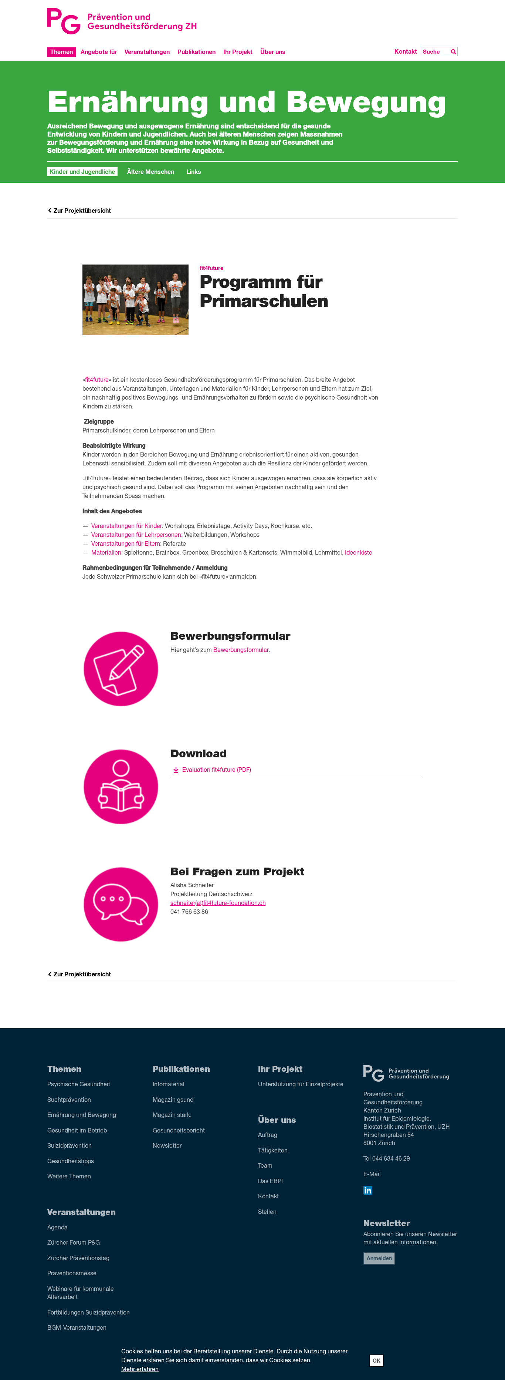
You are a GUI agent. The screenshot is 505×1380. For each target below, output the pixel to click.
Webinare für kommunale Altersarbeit (80, 1293)
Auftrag (267, 1135)
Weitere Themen (69, 1177)
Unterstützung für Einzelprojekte (300, 1085)
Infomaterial (168, 1085)
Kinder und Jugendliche (82, 172)
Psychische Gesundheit (78, 1085)
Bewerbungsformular (240, 650)
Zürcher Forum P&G (73, 1243)
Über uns (272, 52)
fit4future (97, 380)
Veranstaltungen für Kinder (126, 526)
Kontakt (405, 52)
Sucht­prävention (69, 1100)
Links (193, 172)
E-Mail (372, 1175)
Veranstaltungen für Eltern (125, 544)
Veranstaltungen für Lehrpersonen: (137, 535)
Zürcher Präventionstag (78, 1259)
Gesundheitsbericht (179, 1131)
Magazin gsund (173, 1100)
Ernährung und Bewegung (81, 1115)
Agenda (57, 1228)
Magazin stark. (172, 1115)
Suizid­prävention (69, 1146)
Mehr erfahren (140, 1370)
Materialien (106, 553)
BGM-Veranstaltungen (76, 1328)
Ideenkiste (358, 553)
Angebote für (99, 52)
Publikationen (196, 52)
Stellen (267, 1212)
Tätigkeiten (273, 1151)
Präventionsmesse (71, 1274)
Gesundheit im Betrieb (77, 1131)
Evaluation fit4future (216, 770)
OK (376, 1361)
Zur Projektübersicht (81, 211)
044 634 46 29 (391, 1159)
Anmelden (379, 1258)
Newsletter (167, 1146)
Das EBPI (270, 1182)
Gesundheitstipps (70, 1162)
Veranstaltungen (147, 52)
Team (265, 1166)
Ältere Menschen (150, 172)
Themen (61, 52)
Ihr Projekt (238, 52)
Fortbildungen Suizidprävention (88, 1313)
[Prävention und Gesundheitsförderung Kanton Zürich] (147, 21)
